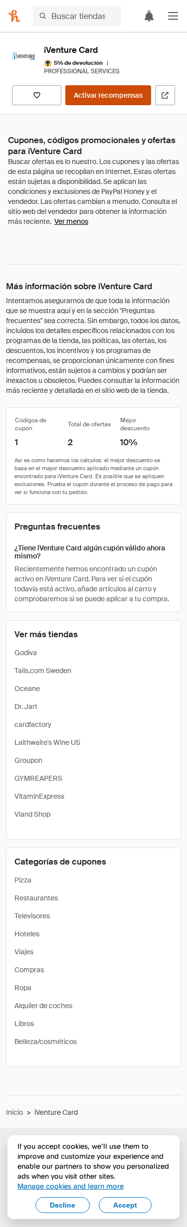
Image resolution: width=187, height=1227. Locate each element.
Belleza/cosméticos (45, 1041)
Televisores (32, 915)
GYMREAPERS (38, 778)
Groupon (28, 760)
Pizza (22, 880)
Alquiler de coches (43, 1005)
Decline (62, 1205)
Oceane (27, 688)
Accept (125, 1205)
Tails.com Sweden (42, 670)
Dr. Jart (25, 706)
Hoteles (26, 933)
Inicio (14, 1112)
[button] (173, 16)
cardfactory (32, 724)
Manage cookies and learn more (70, 1186)
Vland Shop (32, 814)
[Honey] (14, 15)
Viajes (23, 951)
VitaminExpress (39, 796)
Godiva (25, 652)
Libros (24, 1023)
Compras (29, 969)
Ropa (22, 987)
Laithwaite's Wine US (47, 742)
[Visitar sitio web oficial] (165, 95)
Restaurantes (36, 897)
